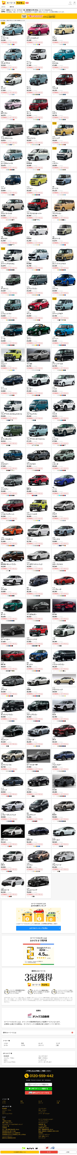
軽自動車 (6, 1056)
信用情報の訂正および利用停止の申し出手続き (14, 1134)
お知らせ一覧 (5, 1126)
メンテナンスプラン (43, 1121)
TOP (3, 1119)
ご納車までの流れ (6, 1121)
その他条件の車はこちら (20, 1152)
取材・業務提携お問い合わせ (45, 1129)
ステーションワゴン (10, 1062)
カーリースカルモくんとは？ (45, 1119)
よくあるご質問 (42, 1126)
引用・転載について (43, 1136)
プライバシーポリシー (44, 1134)
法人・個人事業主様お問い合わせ (10, 1129)
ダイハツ (41, 1045)
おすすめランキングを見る (38, 928)
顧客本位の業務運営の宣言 (9, 1138)
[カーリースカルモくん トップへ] (15, 3)
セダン (6, 1060)
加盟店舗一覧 (41, 1124)
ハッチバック (42, 1060)
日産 (22, 1043)
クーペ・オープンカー (45, 1062)
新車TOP (3, 6)
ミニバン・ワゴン (9, 1058)
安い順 (49, 1152)
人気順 (67, 1152)
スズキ (23, 1045)
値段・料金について (7, 1122)
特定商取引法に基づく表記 (9, 1131)
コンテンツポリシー (7, 1136)
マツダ (58, 1043)
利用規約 (40, 1133)
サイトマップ (41, 1138)
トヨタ (6, 1043)
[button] (74, 2)
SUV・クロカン (43, 1058)
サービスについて (43, 1122)
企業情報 (4, 1127)
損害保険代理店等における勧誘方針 (11, 1133)
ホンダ (40, 1043)
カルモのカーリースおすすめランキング (12, 1124)
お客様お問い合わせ (43, 1127)
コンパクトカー (43, 1056)
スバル (6, 1045)
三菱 (57, 1045)
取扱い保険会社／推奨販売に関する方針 (48, 1131)
